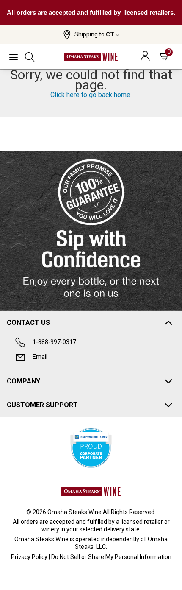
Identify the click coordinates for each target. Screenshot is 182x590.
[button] (91, 35)
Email (40, 356)
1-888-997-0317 (54, 341)
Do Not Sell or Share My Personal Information (111, 557)
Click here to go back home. (91, 95)
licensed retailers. (149, 12)
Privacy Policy (29, 557)
